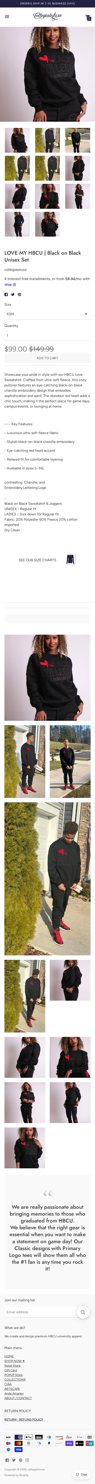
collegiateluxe (36, 1469)
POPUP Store (13, 1375)
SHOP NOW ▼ (14, 1361)
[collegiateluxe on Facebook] (7, 1460)
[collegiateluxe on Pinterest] (20, 1460)
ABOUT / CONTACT (18, 1398)
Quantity (11, 326)
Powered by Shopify (16, 1475)
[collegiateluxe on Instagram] (27, 1460)
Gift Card (10, 1370)
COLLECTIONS (15, 1380)
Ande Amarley (14, 1393)
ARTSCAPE (12, 1389)
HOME (9, 1356)
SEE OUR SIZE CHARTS (37, 560)
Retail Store (12, 1366)
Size (7, 305)
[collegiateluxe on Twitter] (14, 1460)
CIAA (7, 1384)
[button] (83, 1312)
